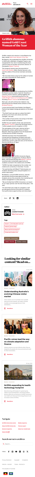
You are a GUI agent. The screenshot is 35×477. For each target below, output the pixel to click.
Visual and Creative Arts (11, 232)
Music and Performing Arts (12, 229)
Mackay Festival (7, 96)
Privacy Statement (6, 460)
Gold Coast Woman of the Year (19, 57)
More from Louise (17, 214)
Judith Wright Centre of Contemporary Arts (15, 98)
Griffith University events (9, 423)
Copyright (16, 460)
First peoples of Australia (8, 468)
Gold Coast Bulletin (8, 70)
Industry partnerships (11, 226)
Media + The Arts (9, 241)
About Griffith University (9, 426)
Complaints (25, 460)
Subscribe (5, 432)
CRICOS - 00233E (7, 464)
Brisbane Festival (7, 105)
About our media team (24, 429)
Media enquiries (22, 423)
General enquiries (7, 429)
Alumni (7, 223)
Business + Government (11, 238)
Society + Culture (21, 241)
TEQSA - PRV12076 (19, 464)
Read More (10, 308)
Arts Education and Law (17, 223)
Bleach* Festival (14, 66)
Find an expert (22, 426)
